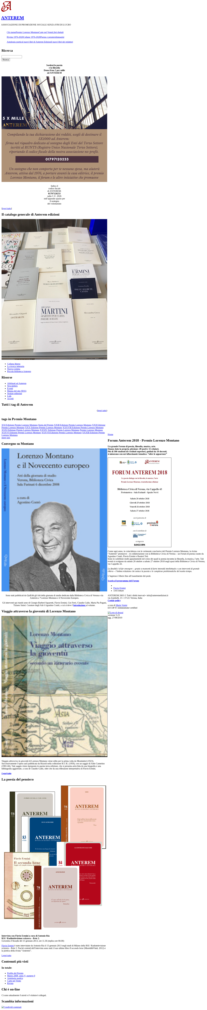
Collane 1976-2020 (31, 37)
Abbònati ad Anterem (16, 383)
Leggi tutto (6, 955)
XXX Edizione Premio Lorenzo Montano (43, 427)
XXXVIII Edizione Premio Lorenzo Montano (83, 427)
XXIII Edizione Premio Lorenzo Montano (73, 425)
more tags (6, 437)
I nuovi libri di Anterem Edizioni (37, 42)
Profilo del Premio (15, 973)
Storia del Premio (46, 425)
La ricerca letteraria (15, 366)
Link (9, 396)
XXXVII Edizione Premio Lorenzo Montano (62, 432)
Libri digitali (58, 32)
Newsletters (12, 386)
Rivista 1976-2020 (15, 37)
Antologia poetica (15, 42)
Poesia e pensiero (48, 37)
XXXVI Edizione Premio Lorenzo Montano (21, 432)
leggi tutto (102, 410)
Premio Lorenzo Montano (27, 32)
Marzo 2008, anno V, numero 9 (21, 976)
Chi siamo (11, 32)
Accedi (10, 398)
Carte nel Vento (46, 32)
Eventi (10, 388)
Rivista (10, 983)
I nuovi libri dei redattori (62, 42)
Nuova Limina (13, 369)
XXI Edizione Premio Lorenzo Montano (20, 425)
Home (110, 434)
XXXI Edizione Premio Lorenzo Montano (20, 430)
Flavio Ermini (8, 945)
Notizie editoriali (14, 393)
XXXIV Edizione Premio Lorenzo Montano (59, 430)
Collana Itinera (13, 364)
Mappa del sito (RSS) (16, 391)
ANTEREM (12, 17)
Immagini (60, 37)
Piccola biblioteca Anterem (19, 371)
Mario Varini (121, 605)
